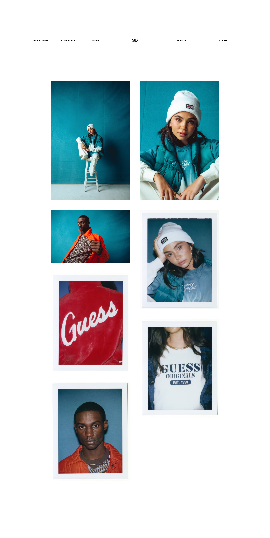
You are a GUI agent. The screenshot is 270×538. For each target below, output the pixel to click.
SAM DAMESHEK (135, 40)
